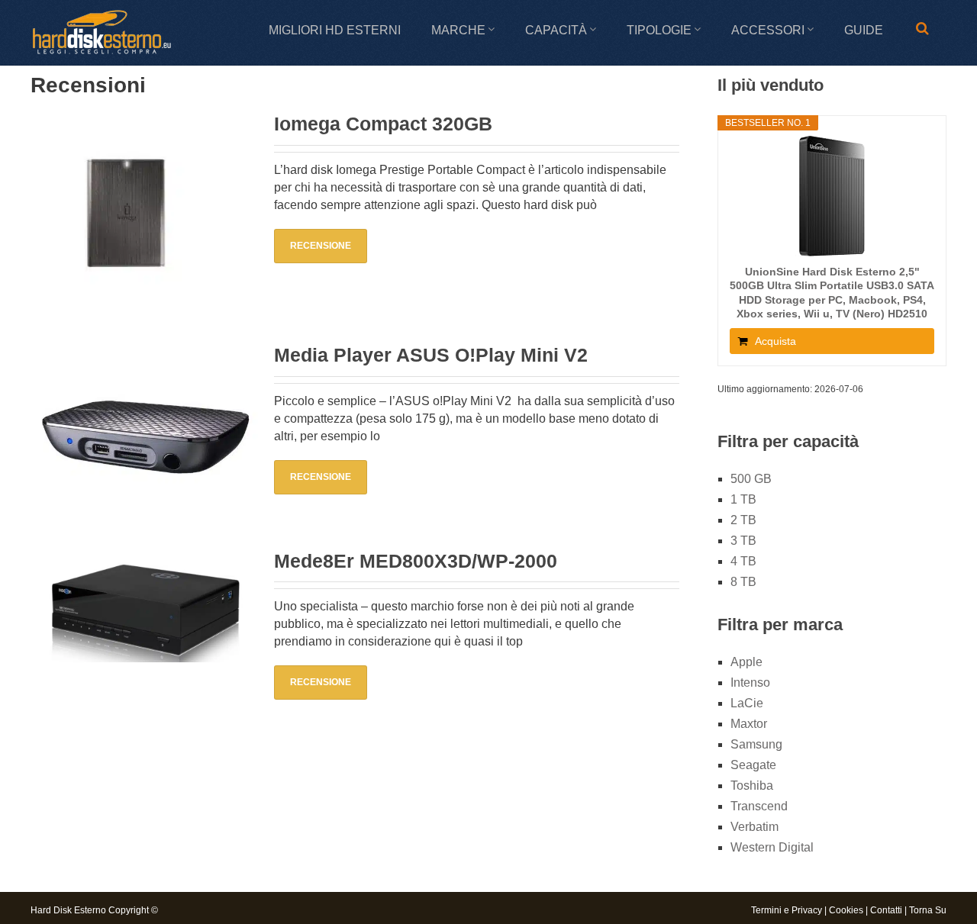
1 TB (743, 499)
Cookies (846, 910)
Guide (863, 30)
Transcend (759, 806)
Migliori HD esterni (335, 30)
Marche (458, 30)
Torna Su (927, 910)
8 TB (743, 581)
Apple (746, 661)
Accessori (767, 30)
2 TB (743, 520)
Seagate (753, 764)
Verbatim (754, 826)
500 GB (751, 478)
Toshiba (751, 785)
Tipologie (659, 30)
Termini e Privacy (786, 910)
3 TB (743, 540)
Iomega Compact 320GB (383, 123)
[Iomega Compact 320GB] (144, 213)
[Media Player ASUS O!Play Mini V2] (144, 432)
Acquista (775, 341)
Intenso (750, 682)
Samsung (756, 744)
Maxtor (748, 723)
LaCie (746, 703)
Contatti (886, 910)
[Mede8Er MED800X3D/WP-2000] (144, 609)
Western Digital (772, 847)
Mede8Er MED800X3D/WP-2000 (415, 560)
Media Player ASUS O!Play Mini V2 (431, 354)
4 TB (743, 561)
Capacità (556, 30)
